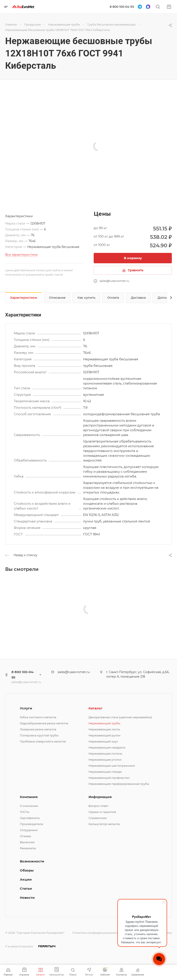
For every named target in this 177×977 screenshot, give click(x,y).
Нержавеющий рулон (104, 735)
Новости (27, 898)
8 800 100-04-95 (122, 7)
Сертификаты (30, 818)
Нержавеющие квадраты (106, 747)
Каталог (95, 708)
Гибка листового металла (38, 717)
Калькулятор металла (104, 824)
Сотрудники (29, 830)
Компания (29, 797)
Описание (57, 298)
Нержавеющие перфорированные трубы (118, 783)
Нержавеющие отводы (105, 771)
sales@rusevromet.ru (26, 682)
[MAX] (148, 7)
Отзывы (25, 836)
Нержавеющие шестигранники (111, 765)
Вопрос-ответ (98, 806)
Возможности (32, 861)
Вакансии (27, 842)
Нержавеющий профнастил (109, 777)
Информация (100, 797)
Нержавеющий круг (103, 741)
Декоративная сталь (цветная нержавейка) (120, 717)
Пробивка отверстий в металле (43, 741)
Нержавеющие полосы (105, 753)
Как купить (86, 298)
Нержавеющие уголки (104, 759)
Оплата (113, 298)
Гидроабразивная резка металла (44, 723)
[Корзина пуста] (169, 7)
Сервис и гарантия (102, 812)
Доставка (138, 298)
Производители (31, 824)
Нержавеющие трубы (104, 723)
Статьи (26, 888)
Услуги (26, 708)
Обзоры (27, 870)
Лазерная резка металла (38, 729)
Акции (26, 879)
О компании (29, 806)
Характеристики (23, 298)
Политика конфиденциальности (96, 932)
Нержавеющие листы (104, 729)
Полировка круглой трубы (39, 735)
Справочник (97, 818)
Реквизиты (28, 848)
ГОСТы (24, 812)
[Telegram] (140, 7)
